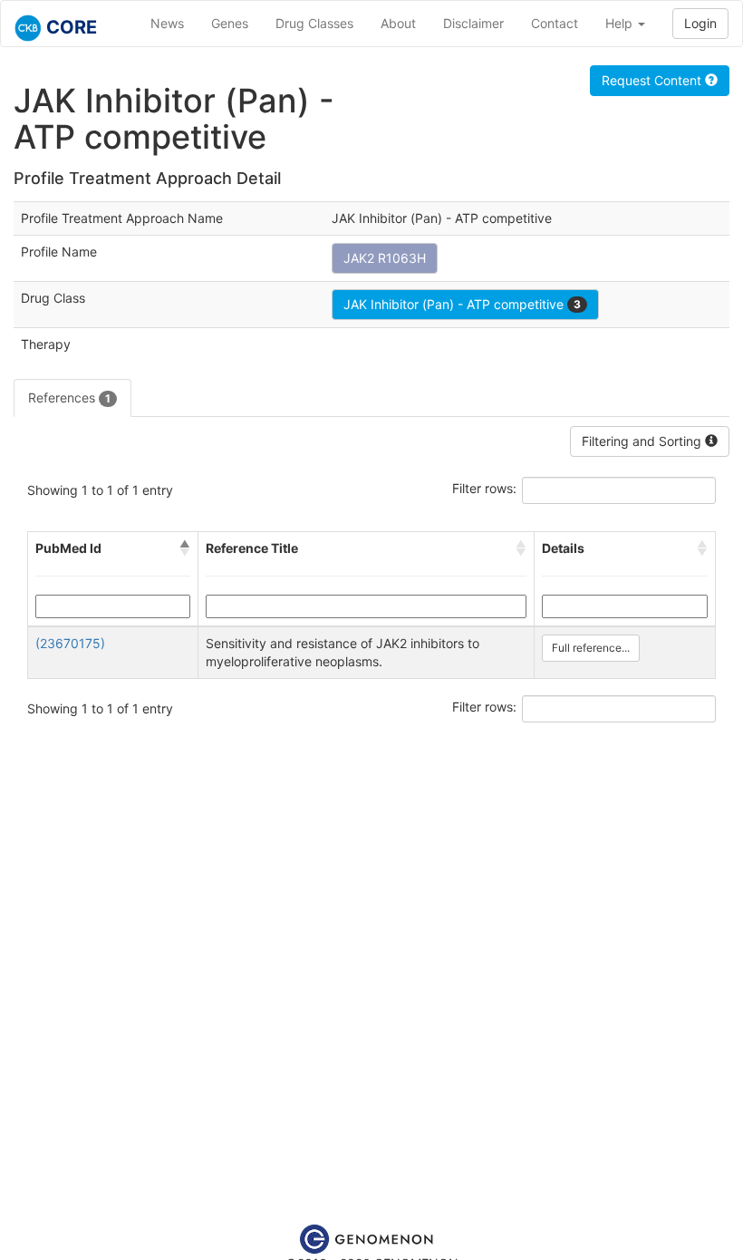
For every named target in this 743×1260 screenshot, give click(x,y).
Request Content (653, 80)
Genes (229, 23)
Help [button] (620, 23)
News (167, 23)
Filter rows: (484, 488)
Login (700, 23)
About (398, 23)
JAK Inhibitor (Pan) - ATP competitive (462, 304)
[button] (184, 548)
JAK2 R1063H (384, 258)
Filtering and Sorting (643, 441)
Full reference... (591, 647)
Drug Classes (314, 23)
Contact (554, 23)
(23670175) (70, 643)
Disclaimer (473, 23)
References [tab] (69, 397)
